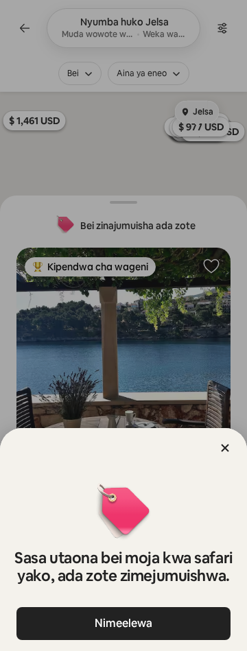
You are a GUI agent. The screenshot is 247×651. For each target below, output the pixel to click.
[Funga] (225, 447)
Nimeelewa (123, 623)
